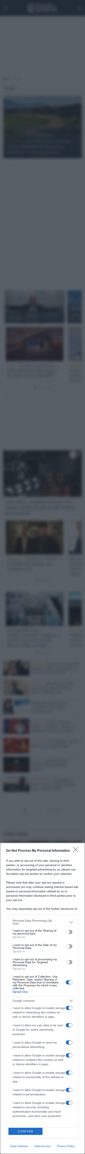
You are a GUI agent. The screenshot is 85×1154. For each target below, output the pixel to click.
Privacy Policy (66, 1146)
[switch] (69, 932)
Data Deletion (19, 1146)
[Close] (77, 851)
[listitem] (42, 922)
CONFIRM (25, 1131)
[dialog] (42, 998)
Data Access (42, 1146)
